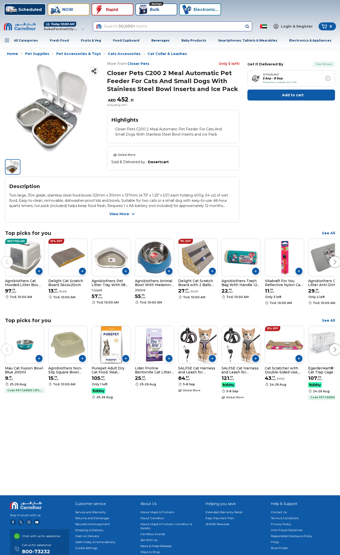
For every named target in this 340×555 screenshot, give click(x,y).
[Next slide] (330, 257)
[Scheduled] (328, 78)
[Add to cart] (39, 271)
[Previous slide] (2, 257)
